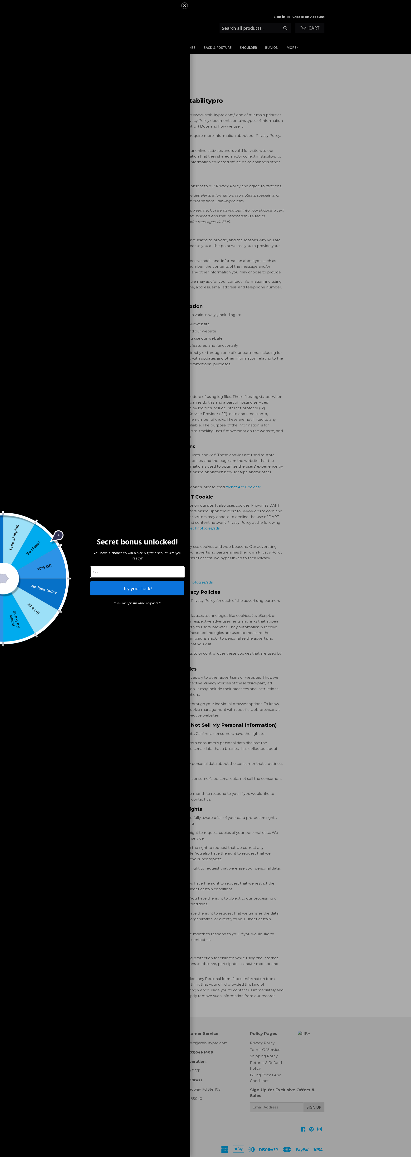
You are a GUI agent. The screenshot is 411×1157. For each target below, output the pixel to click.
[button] (184, 6)
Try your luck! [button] (137, 588)
